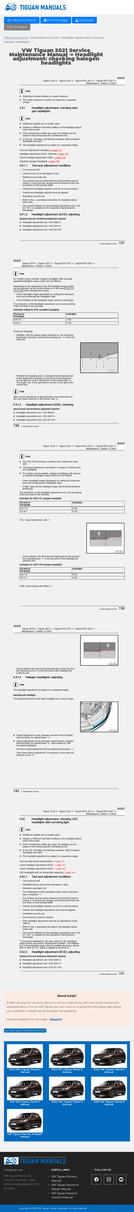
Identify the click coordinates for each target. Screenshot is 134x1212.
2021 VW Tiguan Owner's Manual (24, 1103)
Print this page (57, 20)
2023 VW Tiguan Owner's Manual (67, 1070)
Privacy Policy (95, 1208)
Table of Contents (23, 20)
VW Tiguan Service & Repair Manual (25, 1135)
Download (85, 20)
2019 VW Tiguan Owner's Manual (109, 1103)
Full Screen (18, 27)
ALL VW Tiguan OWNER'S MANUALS (25, 1030)
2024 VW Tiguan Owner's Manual (25, 1070)
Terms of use (109, 1208)
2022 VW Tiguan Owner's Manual (109, 1070)
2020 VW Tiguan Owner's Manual (67, 1103)
